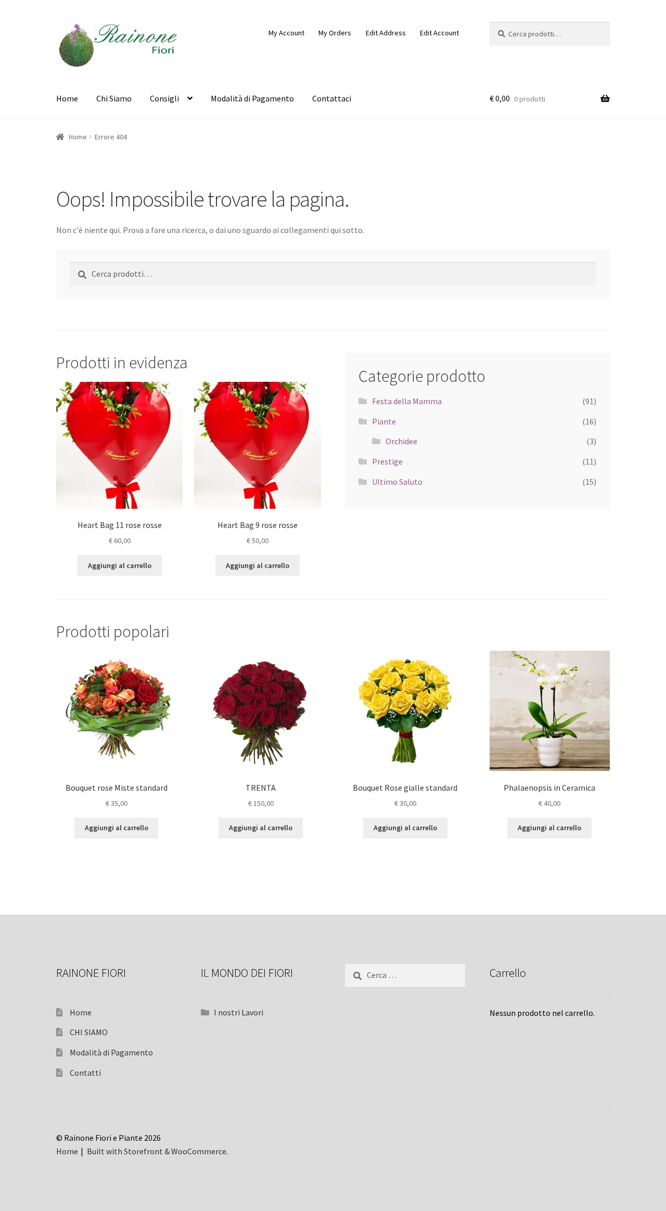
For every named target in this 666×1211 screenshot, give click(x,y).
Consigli (164, 98)
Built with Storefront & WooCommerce (156, 1151)
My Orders (334, 32)
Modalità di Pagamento (252, 98)
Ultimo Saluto (397, 481)
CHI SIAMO (89, 1032)
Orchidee (401, 441)
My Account (286, 32)
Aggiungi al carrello (119, 565)
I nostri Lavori (238, 1012)
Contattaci (331, 98)
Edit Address (386, 32)
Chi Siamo (114, 98)
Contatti (85, 1072)
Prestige (387, 461)
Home (67, 98)
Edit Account (439, 32)
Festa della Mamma (407, 401)
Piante (384, 421)
